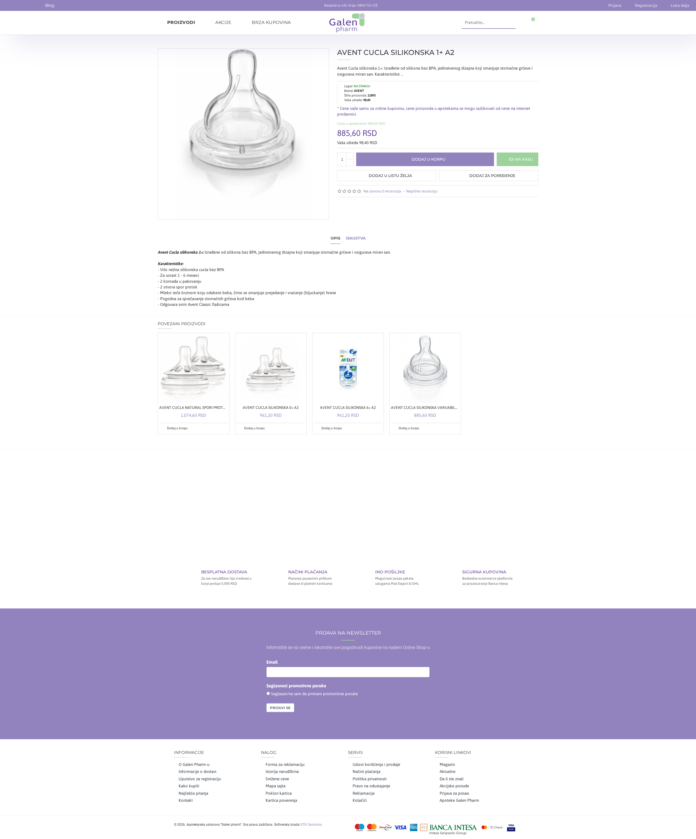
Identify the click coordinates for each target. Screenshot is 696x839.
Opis (335, 238)
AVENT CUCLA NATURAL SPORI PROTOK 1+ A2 (193, 407)
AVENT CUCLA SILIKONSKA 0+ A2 (271, 407)
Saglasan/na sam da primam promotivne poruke (314, 693)
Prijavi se (280, 708)
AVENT (359, 91)
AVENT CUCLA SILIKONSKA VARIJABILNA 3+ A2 (425, 407)
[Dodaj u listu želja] (217, 428)
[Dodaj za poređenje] (223, 428)
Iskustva (356, 238)
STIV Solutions (311, 824)
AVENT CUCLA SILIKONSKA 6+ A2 (348, 407)
